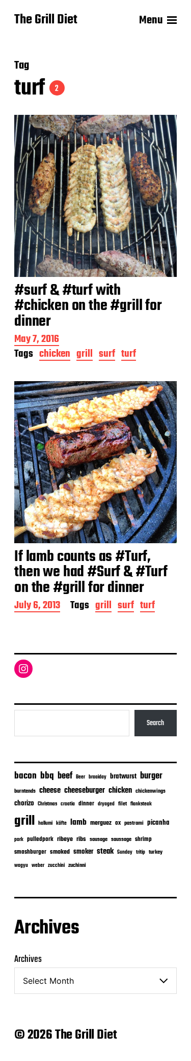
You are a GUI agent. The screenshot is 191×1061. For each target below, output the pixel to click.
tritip (140, 852)
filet (122, 804)
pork (18, 840)
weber (38, 865)
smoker (83, 852)
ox (118, 823)
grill (84, 355)
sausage (98, 839)
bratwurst (123, 776)
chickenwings (150, 791)
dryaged (106, 804)
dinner (86, 803)
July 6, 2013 (37, 606)
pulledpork (40, 839)
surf (107, 355)
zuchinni (77, 865)
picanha (158, 823)
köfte (61, 823)
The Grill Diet (45, 20)
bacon (25, 776)
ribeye (65, 839)
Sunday (124, 852)
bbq (47, 776)
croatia (68, 804)
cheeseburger (84, 790)
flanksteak (141, 804)
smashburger (30, 852)
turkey (155, 852)
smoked (60, 852)
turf (128, 355)
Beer (80, 777)
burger (151, 776)
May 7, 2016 (36, 340)
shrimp (143, 839)
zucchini (56, 865)
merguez (101, 823)
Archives (28, 959)
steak (105, 852)
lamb (78, 822)
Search (155, 723)
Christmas (47, 804)
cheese (50, 791)
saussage (121, 839)
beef (65, 776)
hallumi (45, 823)
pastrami (134, 823)
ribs (81, 839)
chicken (54, 355)
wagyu (21, 865)
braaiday (97, 777)
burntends (25, 791)
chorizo (24, 803)
